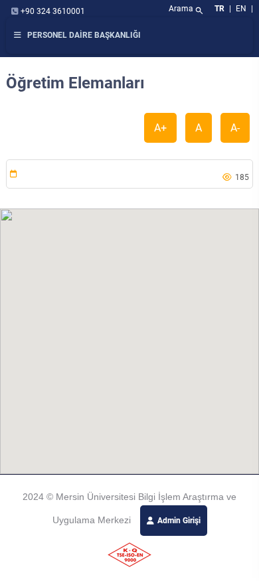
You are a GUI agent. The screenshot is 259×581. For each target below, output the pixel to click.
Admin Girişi (179, 520)
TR (219, 8)
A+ (160, 128)
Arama (186, 10)
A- (235, 128)
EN (242, 8)
